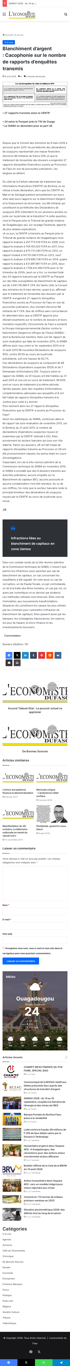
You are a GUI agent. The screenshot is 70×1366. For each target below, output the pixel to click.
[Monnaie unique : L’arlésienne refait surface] (51, 777)
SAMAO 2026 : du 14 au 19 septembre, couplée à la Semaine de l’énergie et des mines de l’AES (44, 1102)
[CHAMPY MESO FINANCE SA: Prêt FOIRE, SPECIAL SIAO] (12, 1071)
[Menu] (4, 15)
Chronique (8, 1256)
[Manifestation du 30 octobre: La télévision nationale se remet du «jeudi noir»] (18, 814)
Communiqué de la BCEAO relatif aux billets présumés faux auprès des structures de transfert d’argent (45, 1086)
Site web (7, 933)
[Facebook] (9, 655)
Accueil (9, 35)
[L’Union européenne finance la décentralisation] (18, 777)
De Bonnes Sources (13, 1261)
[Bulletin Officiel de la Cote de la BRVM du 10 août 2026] (12, 1170)
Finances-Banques (12, 1284)
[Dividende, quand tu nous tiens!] (51, 814)
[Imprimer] (17, 662)
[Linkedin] (25, 655)
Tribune (7, 1317)
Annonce (7, 1245)
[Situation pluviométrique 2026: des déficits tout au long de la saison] (12, 1214)
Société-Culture (11, 1312)
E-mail (7, 919)
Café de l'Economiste (14, 1250)
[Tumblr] (33, 655)
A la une (19, 35)
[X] (17, 655)
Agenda (7, 1239)
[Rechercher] (65, 15)
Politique (7, 1295)
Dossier (7, 1267)
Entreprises (9, 1278)
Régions (7, 1306)
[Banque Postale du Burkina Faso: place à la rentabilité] (12, 1119)
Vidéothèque (9, 1323)
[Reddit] (49, 655)
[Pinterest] (41, 655)
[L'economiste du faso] (22, 14)
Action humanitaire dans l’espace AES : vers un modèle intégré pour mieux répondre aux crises (43, 1184)
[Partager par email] (9, 662)
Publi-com (8, 1301)
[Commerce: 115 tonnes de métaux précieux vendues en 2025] (12, 1199)
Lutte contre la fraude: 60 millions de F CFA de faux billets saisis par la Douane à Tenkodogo (45, 1133)
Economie (8, 1273)
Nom (6, 905)
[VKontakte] (58, 655)
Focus (6, 1289)
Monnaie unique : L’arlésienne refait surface (47, 792)
